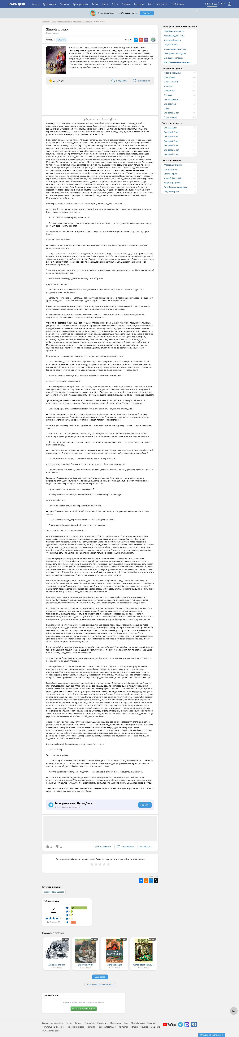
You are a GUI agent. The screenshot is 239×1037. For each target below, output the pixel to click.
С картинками (170, 117)
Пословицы (115, 1023)
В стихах (168, 95)
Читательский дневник (53, 1027)
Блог (150, 4)
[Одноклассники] (146, 880)
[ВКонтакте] (141, 880)
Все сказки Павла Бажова (99, 984)
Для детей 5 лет (171, 112)
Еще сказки (100, 976)
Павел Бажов (52, 33)
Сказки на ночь (171, 81)
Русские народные (172, 72)
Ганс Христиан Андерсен (176, 187)
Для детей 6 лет (171, 145)
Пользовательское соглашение (145, 1027)
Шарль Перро (170, 173)
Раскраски (139, 4)
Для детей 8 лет (171, 154)
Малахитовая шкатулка (175, 49)
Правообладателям (107, 1027)
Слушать (62, 39)
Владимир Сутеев (172, 182)
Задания (151, 1023)
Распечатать (146, 846)
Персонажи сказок (75, 1027)
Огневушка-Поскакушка (175, 53)
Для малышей (170, 127)
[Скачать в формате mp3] (146, 40)
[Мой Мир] (151, 880)
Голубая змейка (171, 44)
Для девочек (170, 104)
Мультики (162, 4)
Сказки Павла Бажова (54, 892)
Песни (115, 4)
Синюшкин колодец (173, 58)
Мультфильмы (138, 1023)
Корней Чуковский (172, 178)
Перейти (147, 13)
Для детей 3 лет (171, 132)
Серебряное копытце (174, 31)
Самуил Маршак (171, 191)
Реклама (91, 1027)
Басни (95, 4)
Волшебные (169, 77)
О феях (167, 108)
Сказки (35, 4)
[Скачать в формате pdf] (141, 40)
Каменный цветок (172, 40)
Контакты (123, 1027)
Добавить (178, 4)
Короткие (168, 86)
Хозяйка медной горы (174, 35)
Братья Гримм (170, 169)
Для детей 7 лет (171, 150)
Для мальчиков (171, 99)
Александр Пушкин (173, 165)
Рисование (102, 1023)
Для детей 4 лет (171, 136)
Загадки (126, 4)
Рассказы (64, 4)
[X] (156, 880)
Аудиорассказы (80, 4)
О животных (169, 90)
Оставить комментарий (83, 1008)
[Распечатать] (153, 40)
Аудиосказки (49, 4)
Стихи (105, 4)
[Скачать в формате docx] (136, 40)
